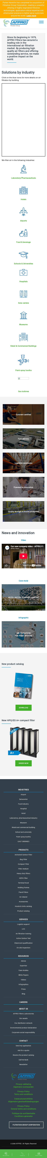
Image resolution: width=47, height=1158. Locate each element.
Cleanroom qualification (23, 943)
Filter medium (23, 869)
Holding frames (23, 887)
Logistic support (23, 924)
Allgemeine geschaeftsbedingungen (23, 1101)
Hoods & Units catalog (23, 906)
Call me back (23, 1060)
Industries (23, 790)
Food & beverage (23, 242)
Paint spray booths (23, 370)
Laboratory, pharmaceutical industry (23, 818)
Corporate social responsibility (23, 1032)
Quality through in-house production (23, 511)
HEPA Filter (23, 878)
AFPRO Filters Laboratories (23, 1014)
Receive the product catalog (23, 1055)
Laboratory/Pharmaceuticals (23, 178)
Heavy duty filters (23, 873)
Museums (23, 324)
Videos (23, 980)
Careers (23, 1002)
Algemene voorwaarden (23, 1087)
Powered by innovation (23, 487)
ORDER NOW (23, 763)
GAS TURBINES (23, 841)
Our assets (23, 1018)
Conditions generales (23, 1116)
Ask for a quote (23, 1050)
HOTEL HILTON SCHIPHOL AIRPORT (23, 597)
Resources (23, 956)
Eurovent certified (23, 415)
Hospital (23, 809)
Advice (23, 961)
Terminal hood (23, 883)
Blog (23, 994)
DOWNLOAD (23, 708)
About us (23, 1009)
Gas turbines (23, 391)
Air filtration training (23, 934)
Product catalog (23, 911)
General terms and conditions (23, 1109)
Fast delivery (23, 439)
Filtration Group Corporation (26, 1125)
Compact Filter (23, 864)
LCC (23, 929)
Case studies (23, 970)
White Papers (23, 975)
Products (23, 850)
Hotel (23, 813)
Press (23, 989)
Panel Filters (23, 892)
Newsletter (23, 1064)
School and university (23, 832)
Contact (23, 1041)
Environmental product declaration (23, 1028)
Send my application (23, 1046)
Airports (23, 221)
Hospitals (23, 281)
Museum (23, 823)
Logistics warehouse (23, 463)
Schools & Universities (23, 264)
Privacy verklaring (23, 1084)
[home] (16, 23)
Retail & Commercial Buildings (23, 346)
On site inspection (23, 948)
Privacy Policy (23, 1091)
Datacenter (23, 799)
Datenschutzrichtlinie (23, 1099)
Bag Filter (23, 859)
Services (23, 919)
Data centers (23, 303)
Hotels (23, 199)
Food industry (23, 804)
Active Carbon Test (23, 938)
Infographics (23, 984)
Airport (23, 794)
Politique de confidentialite (23, 1113)
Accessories (23, 902)
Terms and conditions (23, 1094)
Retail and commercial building (23, 827)
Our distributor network (23, 1023)
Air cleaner (23, 897)
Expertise (23, 966)
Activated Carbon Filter (23, 855)
